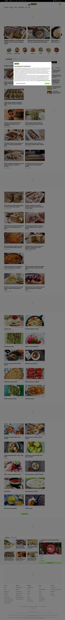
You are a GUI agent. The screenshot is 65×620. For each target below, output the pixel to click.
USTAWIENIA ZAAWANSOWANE (20, 83)
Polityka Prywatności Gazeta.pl (42, 80)
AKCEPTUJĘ (47, 83)
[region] (32, 73)
